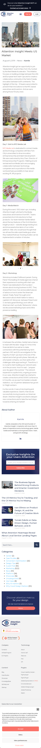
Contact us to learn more (19, 8)
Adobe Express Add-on (29, 681)
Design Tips (10, 563)
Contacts (4, 650)
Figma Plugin (25, 678)
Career (9, 556)
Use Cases (10, 581)
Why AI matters (12, 584)
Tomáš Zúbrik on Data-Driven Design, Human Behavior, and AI (26, 523)
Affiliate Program (6, 653)
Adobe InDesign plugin (27, 687)
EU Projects (5, 656)
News (19, 61)
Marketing (10, 568)
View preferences (20, 740)
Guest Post (10, 566)
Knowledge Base (6, 681)
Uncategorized (12, 579)
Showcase (10, 576)
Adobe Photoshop (26, 690)
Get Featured (5, 684)
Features (23, 656)
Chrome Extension (26, 684)
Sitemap (4, 687)
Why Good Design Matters (17, 586)
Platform (9, 574)
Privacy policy (19, 745)
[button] (38, 709)
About (22, 650)
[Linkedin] (20, 439)
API (22, 662)
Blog (3, 672)
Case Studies (11, 558)
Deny (20, 735)
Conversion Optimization (16, 561)
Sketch (23, 693)
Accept (20, 729)
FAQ (22, 659)
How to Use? (24, 653)
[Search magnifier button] (36, 544)
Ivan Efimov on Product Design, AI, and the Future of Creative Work (26, 510)
